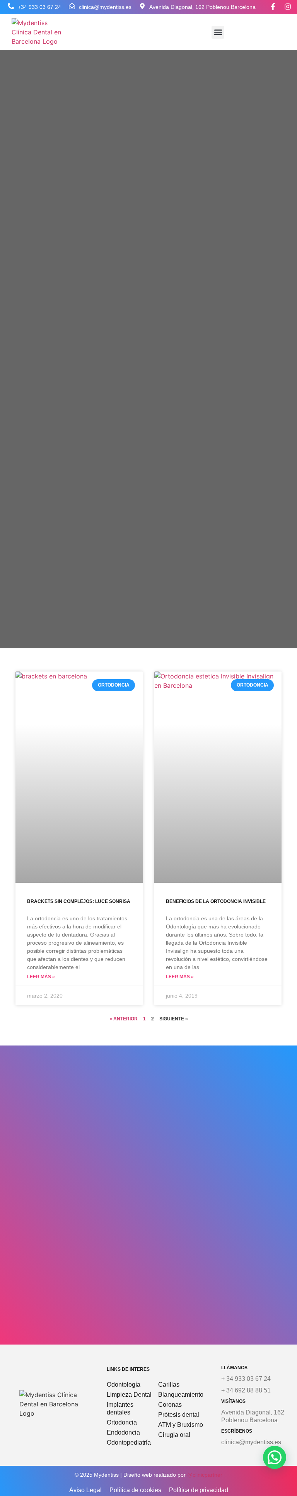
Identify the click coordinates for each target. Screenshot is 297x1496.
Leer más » (41, 976)
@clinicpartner (204, 1475)
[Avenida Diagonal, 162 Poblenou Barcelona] (142, 6)
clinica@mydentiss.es (105, 7)
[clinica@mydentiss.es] (72, 6)
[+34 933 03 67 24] (11, 6)
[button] (218, 32)
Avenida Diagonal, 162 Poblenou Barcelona (202, 7)
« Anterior (123, 1019)
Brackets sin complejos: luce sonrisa (78, 901)
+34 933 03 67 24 (39, 7)
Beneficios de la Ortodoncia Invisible (216, 901)
